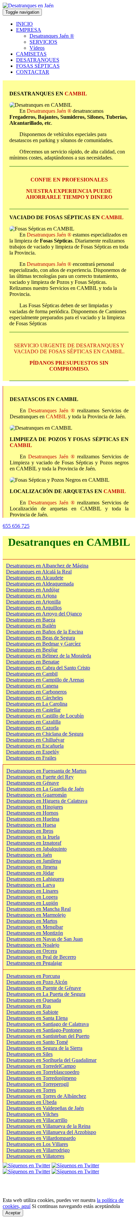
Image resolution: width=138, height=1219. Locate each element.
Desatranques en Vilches (32, 1114)
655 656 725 (16, 526)
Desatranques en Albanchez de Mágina (47, 565)
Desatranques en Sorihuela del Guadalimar (51, 1060)
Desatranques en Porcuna (33, 976)
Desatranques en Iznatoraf (33, 843)
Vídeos (37, 48)
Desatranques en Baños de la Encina (44, 632)
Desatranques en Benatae (32, 662)
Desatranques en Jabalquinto (36, 849)
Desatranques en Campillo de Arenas (45, 680)
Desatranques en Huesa (31, 825)
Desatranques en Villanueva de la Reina (48, 1126)
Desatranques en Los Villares (37, 1144)
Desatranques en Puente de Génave (43, 988)
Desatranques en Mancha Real (38, 909)
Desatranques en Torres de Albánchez (46, 1096)
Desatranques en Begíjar (32, 650)
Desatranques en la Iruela (33, 837)
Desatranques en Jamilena (33, 861)
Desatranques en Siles (29, 1054)
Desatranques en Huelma (32, 819)
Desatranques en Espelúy (32, 752)
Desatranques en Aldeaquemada (40, 583)
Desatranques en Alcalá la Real (39, 571)
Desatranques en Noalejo (32, 945)
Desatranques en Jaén (29, 855)
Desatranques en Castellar (33, 710)
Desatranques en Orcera (31, 951)
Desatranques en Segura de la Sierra (44, 1048)
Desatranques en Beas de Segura (40, 638)
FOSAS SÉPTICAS (38, 66)
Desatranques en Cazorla (32, 728)
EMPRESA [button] (28, 30)
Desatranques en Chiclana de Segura (44, 734)
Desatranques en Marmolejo (36, 915)
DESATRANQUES (37, 60)
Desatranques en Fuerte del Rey (40, 777)
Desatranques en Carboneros (36, 692)
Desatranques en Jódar (30, 873)
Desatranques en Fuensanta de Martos (46, 771)
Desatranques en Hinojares (34, 807)
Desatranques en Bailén (31, 626)
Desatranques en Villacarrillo (36, 1120)
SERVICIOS (43, 42)
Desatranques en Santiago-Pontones (44, 1030)
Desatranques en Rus (28, 1006)
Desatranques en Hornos (32, 813)
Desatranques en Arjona (31, 595)
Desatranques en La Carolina (36, 704)
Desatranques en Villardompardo (41, 1138)
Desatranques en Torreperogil (37, 1084)
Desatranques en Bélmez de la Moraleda (48, 656)
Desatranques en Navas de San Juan (44, 939)
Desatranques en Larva (30, 885)
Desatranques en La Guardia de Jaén (45, 789)
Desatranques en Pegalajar (34, 963)
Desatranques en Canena (32, 686)
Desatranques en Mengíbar (34, 927)
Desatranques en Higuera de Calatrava (46, 801)
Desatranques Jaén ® (51, 36)
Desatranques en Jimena (31, 867)
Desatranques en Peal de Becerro (41, 957)
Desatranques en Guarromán (36, 795)
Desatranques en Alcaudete (34, 577)
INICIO (24, 24)
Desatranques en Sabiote (32, 1012)
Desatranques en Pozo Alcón (36, 982)
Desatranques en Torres (31, 1090)
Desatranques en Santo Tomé (37, 1042)
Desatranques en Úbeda (31, 1102)
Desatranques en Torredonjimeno (41, 1078)
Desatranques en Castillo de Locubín (45, 716)
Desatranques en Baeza (30, 620)
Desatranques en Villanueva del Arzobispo (51, 1132)
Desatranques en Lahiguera (35, 879)
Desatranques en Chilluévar (35, 740)
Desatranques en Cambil (32, 674)
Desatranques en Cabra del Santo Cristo (48, 668)
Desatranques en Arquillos (34, 608)
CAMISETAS (31, 54)
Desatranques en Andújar (32, 589)
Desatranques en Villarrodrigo (38, 1150)
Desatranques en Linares (32, 891)
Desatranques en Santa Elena (37, 1018)
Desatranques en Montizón (34, 933)
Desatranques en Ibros (29, 831)
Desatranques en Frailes (31, 758)
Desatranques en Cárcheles (34, 698)
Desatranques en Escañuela (35, 746)
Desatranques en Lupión (32, 903)
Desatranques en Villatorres (35, 1156)
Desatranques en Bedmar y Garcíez (43, 644)
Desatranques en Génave (32, 783)
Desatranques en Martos (31, 921)
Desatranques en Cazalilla (33, 722)
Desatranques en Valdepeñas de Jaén (45, 1108)
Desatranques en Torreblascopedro (42, 1072)
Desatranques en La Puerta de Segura (45, 994)
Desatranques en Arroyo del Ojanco (44, 614)
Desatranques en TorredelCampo (41, 1066)
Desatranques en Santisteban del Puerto (47, 1036)
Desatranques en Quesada (33, 1000)
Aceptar (12, 1212)
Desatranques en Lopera (32, 897)
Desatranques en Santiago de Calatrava (47, 1024)
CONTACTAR (32, 72)
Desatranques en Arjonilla (33, 601)
